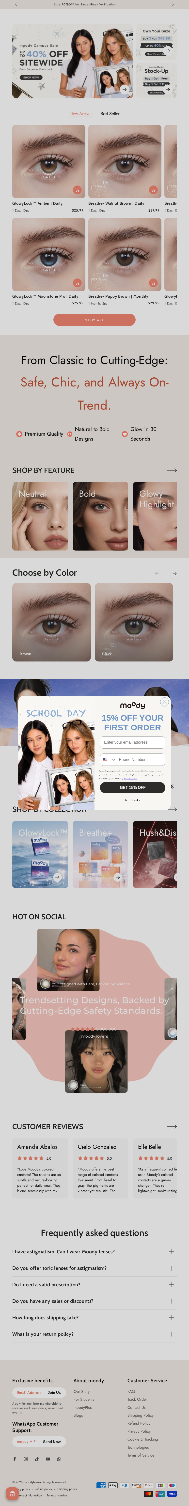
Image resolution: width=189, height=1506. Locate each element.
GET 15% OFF (133, 787)
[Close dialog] (164, 702)
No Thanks (132, 800)
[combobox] (108, 760)
